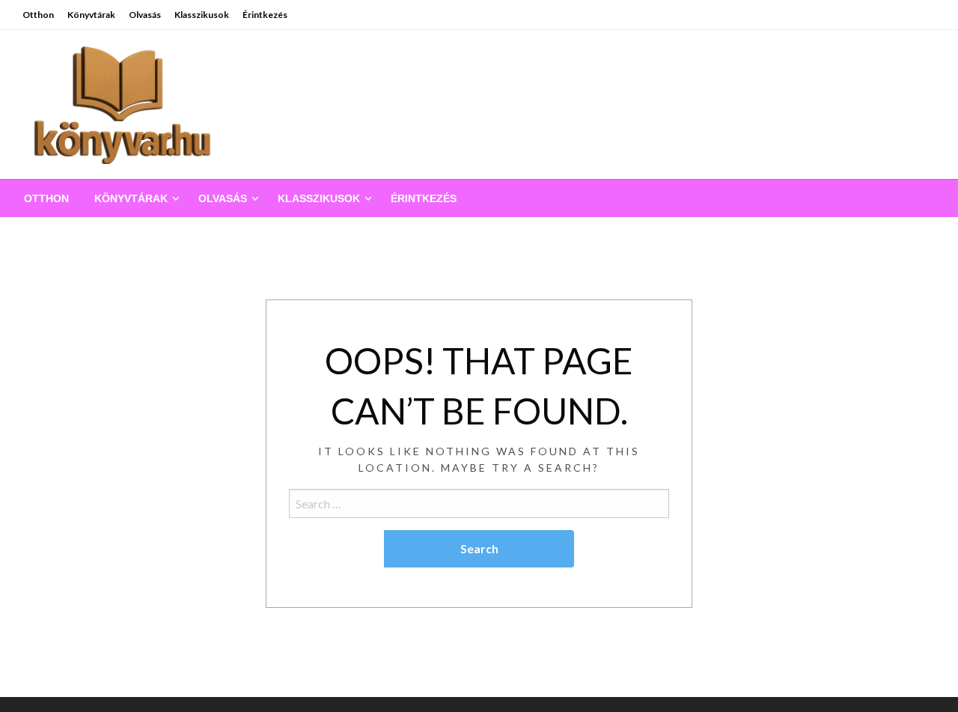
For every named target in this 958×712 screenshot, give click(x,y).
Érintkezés (264, 14)
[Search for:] (479, 503)
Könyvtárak (91, 14)
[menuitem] (46, 198)
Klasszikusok (201, 14)
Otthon (38, 14)
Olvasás (145, 14)
